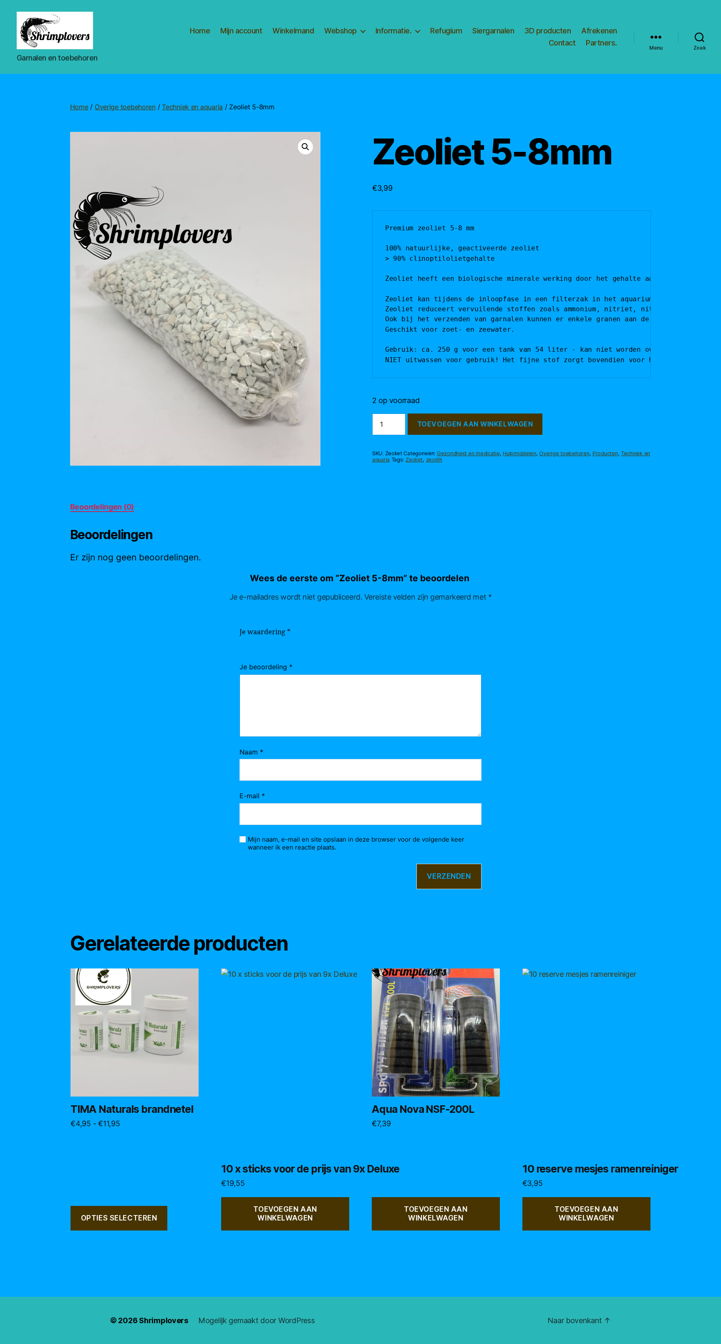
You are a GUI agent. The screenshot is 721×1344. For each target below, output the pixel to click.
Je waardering (264, 632)
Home (200, 30)
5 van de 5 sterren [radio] (295, 642)
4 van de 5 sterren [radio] (282, 642)
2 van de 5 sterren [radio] (257, 642)
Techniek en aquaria (192, 107)
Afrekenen (599, 30)
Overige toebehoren (125, 107)
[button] (305, 146)
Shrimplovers (163, 1320)
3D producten (547, 30)
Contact (562, 42)
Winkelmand (293, 30)
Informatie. (394, 30)
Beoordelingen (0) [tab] (102, 506)
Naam (251, 752)
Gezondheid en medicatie (468, 453)
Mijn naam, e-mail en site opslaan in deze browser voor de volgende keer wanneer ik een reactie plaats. (356, 843)
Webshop (340, 30)
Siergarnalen (493, 30)
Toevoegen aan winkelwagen (475, 424)
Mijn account (241, 30)
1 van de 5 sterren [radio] (244, 642)
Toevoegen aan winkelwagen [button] (285, 1213)
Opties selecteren (119, 1218)
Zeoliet (414, 459)
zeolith (434, 459)
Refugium (446, 30)
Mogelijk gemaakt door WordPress (256, 1320)
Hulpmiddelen (519, 453)
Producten (605, 453)
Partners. (601, 42)
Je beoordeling (265, 667)
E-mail (252, 796)
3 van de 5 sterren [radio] (270, 642)
